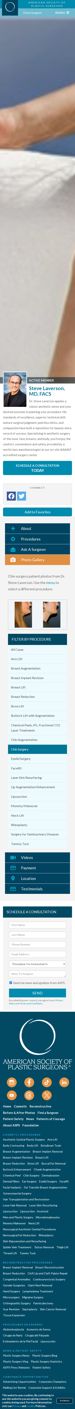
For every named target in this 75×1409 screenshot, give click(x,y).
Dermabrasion (50, 1175)
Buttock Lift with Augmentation (33, 715)
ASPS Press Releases (16, 1367)
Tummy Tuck (20, 844)
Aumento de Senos (39, 1329)
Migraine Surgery (32, 1297)
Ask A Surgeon (33, 549)
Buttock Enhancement (17, 1169)
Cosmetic (20, 1106)
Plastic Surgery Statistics (46, 1361)
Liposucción (48, 1341)
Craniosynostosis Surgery (49, 1279)
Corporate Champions (52, 1381)
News (30, 1119)
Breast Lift (18, 687)
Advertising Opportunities (19, 1381)
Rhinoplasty (19, 825)
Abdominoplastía (13, 1329)
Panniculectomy (43, 1303)
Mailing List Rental (14, 1387)
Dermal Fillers (11, 1181)
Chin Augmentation (24, 739)
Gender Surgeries (14, 1285)
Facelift (16, 768)
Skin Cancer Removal (53, 1309)
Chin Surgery (19, 749)
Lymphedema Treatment (38, 1291)
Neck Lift (17, 815)
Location (28, 878)
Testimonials (32, 888)
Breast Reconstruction (49, 1267)
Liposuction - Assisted (34, 1211)
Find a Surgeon (32, 12)
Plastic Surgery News (16, 1355)
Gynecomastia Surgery (17, 1193)
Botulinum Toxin (51, 1145)
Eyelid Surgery (21, 758)
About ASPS (11, 1125)
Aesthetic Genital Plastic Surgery (24, 1139)
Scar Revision (11, 1309)
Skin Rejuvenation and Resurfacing (24, 1241)
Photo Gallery (33, 559)
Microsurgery (11, 1297)
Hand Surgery (11, 1291)
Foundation (30, 1125)
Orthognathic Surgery (17, 1303)
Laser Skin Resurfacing (26, 777)
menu (50, 582)
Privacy (16, 1406)
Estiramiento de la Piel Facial (20, 1341)
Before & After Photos (19, 1112)
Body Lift (32, 1145)
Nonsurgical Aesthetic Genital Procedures (29, 1229)
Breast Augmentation (25, 668)
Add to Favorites (38, 512)
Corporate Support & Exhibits (46, 1387)
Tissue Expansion (14, 1315)
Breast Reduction (23, 696)
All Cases (17, 649)
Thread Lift (10, 1253)
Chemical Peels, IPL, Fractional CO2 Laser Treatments (35, 727)
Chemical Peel (12, 1175)
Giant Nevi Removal (40, 1285)
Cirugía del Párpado (37, 1335)
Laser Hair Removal (15, 1205)
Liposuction (19, 796)
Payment (28, 868)
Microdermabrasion (48, 1217)
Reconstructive (40, 1106)
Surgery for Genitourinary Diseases (35, 834)
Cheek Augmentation (47, 1169)
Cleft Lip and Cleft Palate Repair (48, 1273)
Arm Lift (16, 659)
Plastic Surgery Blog (44, 1355)
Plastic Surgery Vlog (15, 1361)
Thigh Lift (62, 1247)
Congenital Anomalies (16, 1279)
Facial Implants (12, 1187)
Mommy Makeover (24, 806)
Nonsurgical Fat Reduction (19, 1235)
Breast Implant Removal (48, 1151)
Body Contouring (13, 1145)
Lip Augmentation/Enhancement (33, 787)
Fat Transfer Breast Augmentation (45, 1187)
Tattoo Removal (44, 1247)
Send (37, 993)
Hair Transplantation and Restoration (26, 1199)
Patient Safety (13, 1119)
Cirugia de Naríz (12, 1335)
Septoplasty (29, 1309)
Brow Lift (17, 706)
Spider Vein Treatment (17, 1247)
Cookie (30, 1406)
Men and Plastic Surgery (18, 1217)
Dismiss (65, 1401)
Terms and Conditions (31, 1003)
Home (7, 1106)
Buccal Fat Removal (54, 1163)
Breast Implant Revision (27, 678)
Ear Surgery (29, 1181)
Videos (27, 857)
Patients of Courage (51, 1119)
